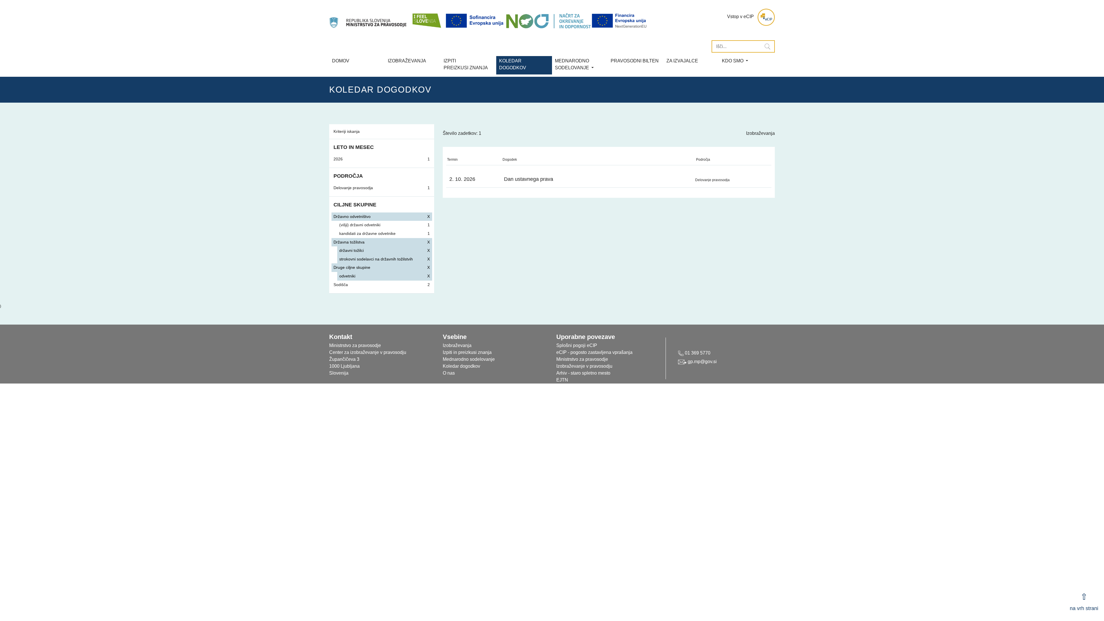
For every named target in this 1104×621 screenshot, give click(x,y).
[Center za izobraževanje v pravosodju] (368, 17)
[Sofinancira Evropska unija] (475, 21)
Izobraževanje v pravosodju (584, 366)
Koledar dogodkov (461, 366)
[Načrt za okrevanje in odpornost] (548, 21)
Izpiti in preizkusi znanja (467, 352)
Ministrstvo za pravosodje (582, 359)
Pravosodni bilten (635, 60)
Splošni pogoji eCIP (576, 345)
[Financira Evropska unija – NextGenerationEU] (619, 21)
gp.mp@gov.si (702, 361)
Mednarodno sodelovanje (469, 359)
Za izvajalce (682, 60)
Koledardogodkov (512, 64)
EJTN (562, 379)
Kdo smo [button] (733, 60)
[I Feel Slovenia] (426, 17)
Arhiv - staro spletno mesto (583, 373)
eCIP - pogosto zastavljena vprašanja (594, 352)
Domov (340, 60)
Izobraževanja (407, 60)
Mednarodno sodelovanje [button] (572, 64)
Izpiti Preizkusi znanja (466, 64)
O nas (449, 373)
